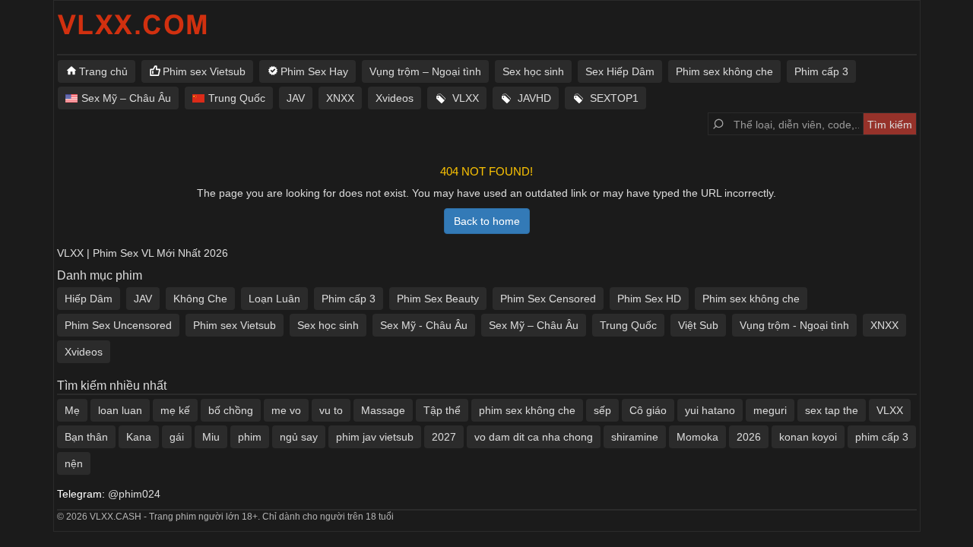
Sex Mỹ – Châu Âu (126, 98)
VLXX (465, 98)
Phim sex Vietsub (204, 71)
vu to (331, 410)
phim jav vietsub (375, 437)
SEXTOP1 (614, 98)
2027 (444, 437)
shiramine (634, 437)
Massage (383, 410)
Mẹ (72, 410)
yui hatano (710, 410)
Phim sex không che (724, 71)
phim (249, 437)
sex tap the (831, 410)
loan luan (120, 410)
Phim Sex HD (649, 298)
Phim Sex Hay (314, 71)
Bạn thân (86, 437)
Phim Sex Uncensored (118, 325)
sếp (602, 410)
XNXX (340, 98)
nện (74, 463)
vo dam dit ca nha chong (533, 437)
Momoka (697, 437)
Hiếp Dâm (89, 298)
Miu (211, 437)
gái (177, 437)
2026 (749, 437)
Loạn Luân (274, 298)
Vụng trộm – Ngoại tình (425, 71)
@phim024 (134, 494)
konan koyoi (808, 437)
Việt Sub (698, 325)
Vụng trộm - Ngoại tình (794, 325)
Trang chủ (103, 71)
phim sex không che (527, 410)
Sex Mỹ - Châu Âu (423, 325)
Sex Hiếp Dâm (619, 71)
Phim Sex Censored (548, 298)
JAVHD (534, 98)
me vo (286, 410)
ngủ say (299, 437)
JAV (296, 98)
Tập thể (442, 410)
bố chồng (230, 410)
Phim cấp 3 (821, 71)
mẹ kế (175, 410)
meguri (770, 410)
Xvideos (395, 98)
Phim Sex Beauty (438, 298)
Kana (138, 437)
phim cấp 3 (881, 437)
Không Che (200, 298)
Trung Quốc (236, 98)
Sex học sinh (533, 71)
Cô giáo (648, 410)
